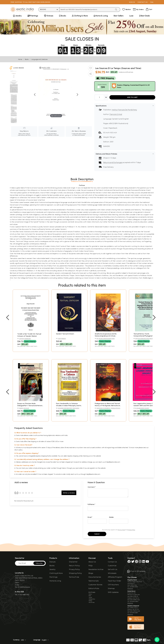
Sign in (132, 2)
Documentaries (94, 577)
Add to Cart (132, 97)
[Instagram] (140, 562)
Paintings (53, 577)
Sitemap (111, 588)
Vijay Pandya (62, 338)
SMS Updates (113, 592)
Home (20, 59)
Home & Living (55, 581)
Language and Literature (39, 59)
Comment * (92, 487)
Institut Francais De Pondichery (124, 110)
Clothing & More (56, 573)
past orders (79, 468)
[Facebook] (128, 562)
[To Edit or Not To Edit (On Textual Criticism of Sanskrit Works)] (30, 331)
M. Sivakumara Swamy (142, 408)
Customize (112, 566)
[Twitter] (132, 562)
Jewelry (52, 569)
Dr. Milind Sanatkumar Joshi (106, 338)
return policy (18, 450)
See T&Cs (27, 135)
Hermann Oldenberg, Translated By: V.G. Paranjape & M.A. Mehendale (107, 408)
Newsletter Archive (95, 569)
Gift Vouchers (113, 585)
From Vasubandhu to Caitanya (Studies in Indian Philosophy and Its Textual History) (68, 406)
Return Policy (74, 566)
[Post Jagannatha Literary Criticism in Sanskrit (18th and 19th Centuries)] (147, 400)
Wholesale (112, 573)
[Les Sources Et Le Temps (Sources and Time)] (14, 76)
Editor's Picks (93, 588)
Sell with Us (112, 569)
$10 (103, 87)
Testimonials (93, 581)
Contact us (143, 2)
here (63, 468)
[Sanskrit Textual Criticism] (69, 331)
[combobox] (86, 9)
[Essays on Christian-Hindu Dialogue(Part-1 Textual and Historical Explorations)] (31, 400)
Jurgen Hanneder (25, 338)
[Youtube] (147, 562)
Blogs (90, 573)
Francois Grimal (116, 114)
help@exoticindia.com (113, 462)
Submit (97, 534)
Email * (90, 517)
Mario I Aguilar (24, 408)
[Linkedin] (143, 562)
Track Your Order (114, 581)
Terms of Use (121, 529)
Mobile (111, 517)
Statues (52, 562)
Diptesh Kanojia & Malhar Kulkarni (146, 338)
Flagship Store (132, 580)
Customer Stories (95, 585)
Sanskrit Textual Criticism (65, 334)
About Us (92, 562)
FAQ (151, 2)
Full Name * (91, 504)
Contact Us (112, 562)
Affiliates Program (115, 577)
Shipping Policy (75, 573)
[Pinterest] (136, 562)
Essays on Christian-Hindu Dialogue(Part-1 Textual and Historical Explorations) (30, 406)
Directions (130, 588)
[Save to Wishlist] (91, 69)
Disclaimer (73, 562)
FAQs (90, 566)
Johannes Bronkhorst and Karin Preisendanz (67, 408)
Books (27, 59)
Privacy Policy (131, 529)
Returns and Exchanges (112, 162)
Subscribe (39, 563)
